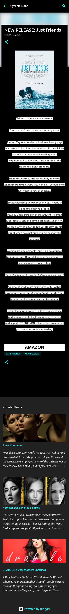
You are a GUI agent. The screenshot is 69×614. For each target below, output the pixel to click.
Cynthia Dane (19, 6)
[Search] (64, 5)
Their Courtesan (12, 445)
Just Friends (13, 353)
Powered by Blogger (36, 609)
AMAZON (34, 347)
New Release (32, 353)
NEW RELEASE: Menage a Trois (21, 507)
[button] (6, 42)
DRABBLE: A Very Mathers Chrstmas (24, 569)
